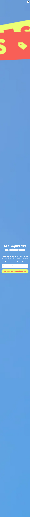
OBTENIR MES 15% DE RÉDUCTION (15, 271)
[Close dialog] (28, 2)
